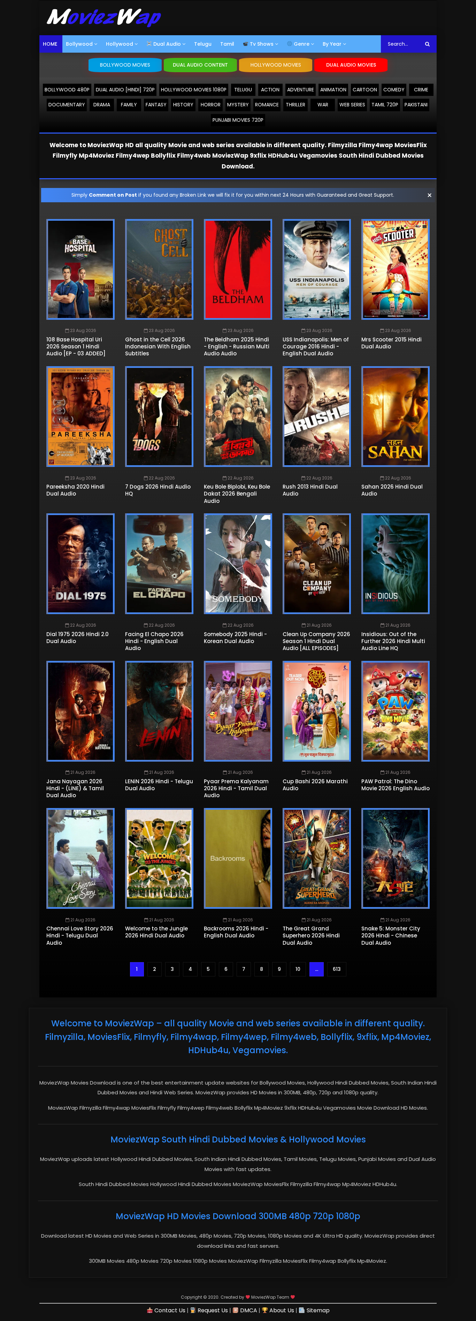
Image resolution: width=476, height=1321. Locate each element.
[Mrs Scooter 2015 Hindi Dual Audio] (395, 269)
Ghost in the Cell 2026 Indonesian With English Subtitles (158, 346)
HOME (50, 43)
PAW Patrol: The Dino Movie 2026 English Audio (395, 785)
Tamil (227, 43)
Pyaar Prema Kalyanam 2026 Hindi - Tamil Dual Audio (236, 788)
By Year (332, 43)
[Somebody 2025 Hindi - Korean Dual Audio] (238, 563)
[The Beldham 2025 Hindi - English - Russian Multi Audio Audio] (238, 269)
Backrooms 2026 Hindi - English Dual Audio (236, 932)
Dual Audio (166, 43)
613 (337, 969)
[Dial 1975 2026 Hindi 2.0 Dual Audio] (80, 563)
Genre (300, 43)
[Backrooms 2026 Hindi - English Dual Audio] (238, 858)
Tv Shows (261, 43)
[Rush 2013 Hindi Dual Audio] (316, 416)
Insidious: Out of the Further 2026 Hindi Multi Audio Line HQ (393, 641)
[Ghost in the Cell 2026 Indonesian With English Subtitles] (159, 269)
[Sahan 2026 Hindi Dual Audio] (395, 416)
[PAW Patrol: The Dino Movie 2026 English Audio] (395, 711)
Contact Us (169, 1310)
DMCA (248, 1310)
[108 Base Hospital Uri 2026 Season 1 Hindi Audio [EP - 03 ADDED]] (80, 269)
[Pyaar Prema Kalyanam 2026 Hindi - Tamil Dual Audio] (238, 711)
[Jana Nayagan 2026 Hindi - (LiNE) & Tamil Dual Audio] (80, 711)
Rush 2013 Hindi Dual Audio (310, 490)
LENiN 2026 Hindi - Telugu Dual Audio (159, 785)
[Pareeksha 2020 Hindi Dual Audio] (80, 416)
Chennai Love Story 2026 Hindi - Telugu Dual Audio (79, 935)
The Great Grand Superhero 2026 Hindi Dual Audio (311, 935)
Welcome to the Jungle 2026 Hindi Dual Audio (156, 932)
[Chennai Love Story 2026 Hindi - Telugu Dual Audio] (80, 858)
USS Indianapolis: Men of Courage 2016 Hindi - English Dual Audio (316, 346)
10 (297, 969)
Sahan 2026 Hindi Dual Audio (392, 490)
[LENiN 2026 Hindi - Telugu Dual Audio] (159, 711)
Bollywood (79, 43)
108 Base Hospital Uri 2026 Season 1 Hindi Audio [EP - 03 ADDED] (76, 346)
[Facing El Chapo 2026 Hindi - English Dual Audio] (159, 563)
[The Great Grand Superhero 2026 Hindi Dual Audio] (316, 858)
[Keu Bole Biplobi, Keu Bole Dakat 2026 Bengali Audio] (238, 416)
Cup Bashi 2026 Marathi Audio (315, 785)
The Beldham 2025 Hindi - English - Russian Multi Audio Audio (236, 346)
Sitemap (317, 1310)
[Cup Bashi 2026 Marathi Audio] (316, 711)
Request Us (212, 1310)
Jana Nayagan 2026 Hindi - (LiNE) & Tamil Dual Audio (75, 788)
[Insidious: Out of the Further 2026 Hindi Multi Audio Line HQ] (395, 563)
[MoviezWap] (103, 18)
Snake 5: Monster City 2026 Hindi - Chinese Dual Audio (390, 935)
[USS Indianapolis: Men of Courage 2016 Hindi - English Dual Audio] (316, 269)
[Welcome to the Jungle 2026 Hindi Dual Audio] (159, 858)
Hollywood (119, 43)
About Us (281, 1310)
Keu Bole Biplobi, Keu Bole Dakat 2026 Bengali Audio (237, 494)
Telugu (203, 43)
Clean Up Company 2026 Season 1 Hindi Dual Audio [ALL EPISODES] (316, 641)
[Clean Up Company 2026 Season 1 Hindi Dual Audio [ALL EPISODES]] (316, 563)
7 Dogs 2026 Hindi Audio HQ (158, 490)
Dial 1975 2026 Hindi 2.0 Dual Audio (77, 638)
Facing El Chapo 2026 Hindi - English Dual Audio (154, 641)
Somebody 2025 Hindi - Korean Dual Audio (235, 638)
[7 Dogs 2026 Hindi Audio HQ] (159, 416)
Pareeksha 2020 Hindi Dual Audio (75, 490)
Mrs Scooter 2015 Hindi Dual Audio (391, 343)
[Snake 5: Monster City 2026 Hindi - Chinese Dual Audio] (395, 858)
